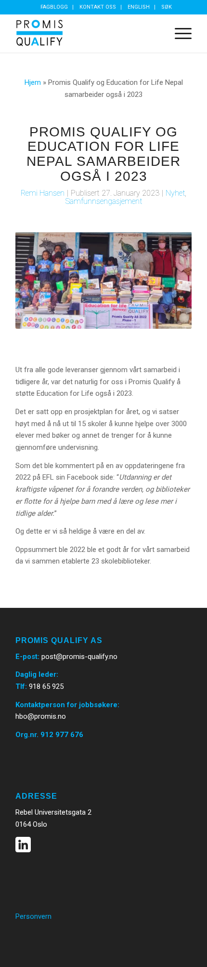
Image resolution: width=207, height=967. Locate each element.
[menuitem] (54, 7)
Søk (166, 7)
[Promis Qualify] (85, 33)
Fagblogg (54, 7)
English (139, 7)
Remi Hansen (43, 193)
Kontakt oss (97, 7)
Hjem (33, 82)
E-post (26, 656)
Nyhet (175, 193)
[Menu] (178, 33)
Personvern (33, 916)
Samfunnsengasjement (103, 201)
